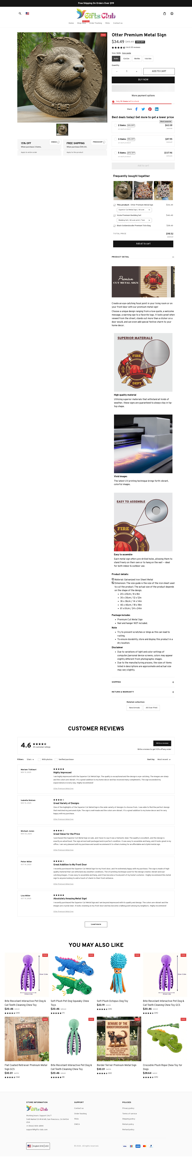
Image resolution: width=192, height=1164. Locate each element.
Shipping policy (128, 1119)
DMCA (77, 1124)
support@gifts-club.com (37, 1129)
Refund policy (128, 1129)
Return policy (128, 1124)
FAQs (76, 1119)
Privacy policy (128, 1108)
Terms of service (129, 1114)
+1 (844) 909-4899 (34, 1126)
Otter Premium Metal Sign (63, 789)
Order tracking (80, 1114)
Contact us (79, 1108)
